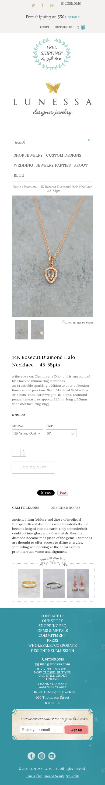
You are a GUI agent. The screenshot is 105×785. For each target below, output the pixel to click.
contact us (53, 616)
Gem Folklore (26, 508)
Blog (19, 175)
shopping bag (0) (66, 27)
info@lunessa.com (55, 664)
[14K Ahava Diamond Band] (53, 585)
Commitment (52, 635)
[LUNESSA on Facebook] (31, 756)
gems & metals (52, 630)
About (81, 165)
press (52, 640)
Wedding (23, 165)
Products (30, 187)
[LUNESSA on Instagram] (52, 756)
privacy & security (54, 776)
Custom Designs (63, 155)
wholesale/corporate (52, 645)
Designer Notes (65, 508)
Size (49, 426)
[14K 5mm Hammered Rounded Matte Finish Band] (29, 585)
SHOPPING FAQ (52, 626)
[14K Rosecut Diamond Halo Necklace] (21, 330)
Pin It (62, 493)
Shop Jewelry (28, 155)
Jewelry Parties (53, 165)
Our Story (52, 621)
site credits (72, 776)
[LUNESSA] (52, 101)
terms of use (34, 776)
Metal (18, 426)
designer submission (52, 651)
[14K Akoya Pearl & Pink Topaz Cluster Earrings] (78, 585)
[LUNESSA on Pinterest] (41, 756)
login (44, 27)
